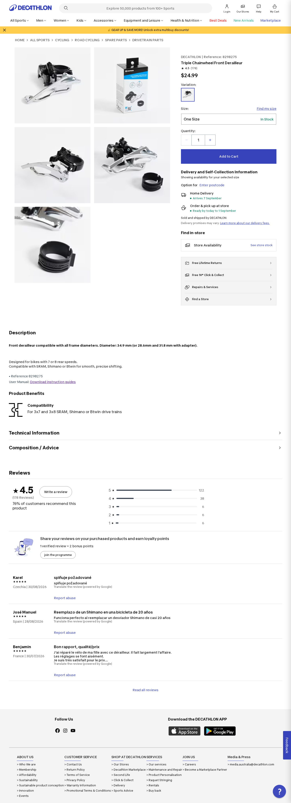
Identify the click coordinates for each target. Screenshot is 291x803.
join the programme (58, 555)
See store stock (262, 245)
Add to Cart (228, 156)
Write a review (55, 492)
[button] (279, 791)
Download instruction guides (53, 382)
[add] (210, 140)
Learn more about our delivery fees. (245, 223)
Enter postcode (211, 185)
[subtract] (186, 140)
